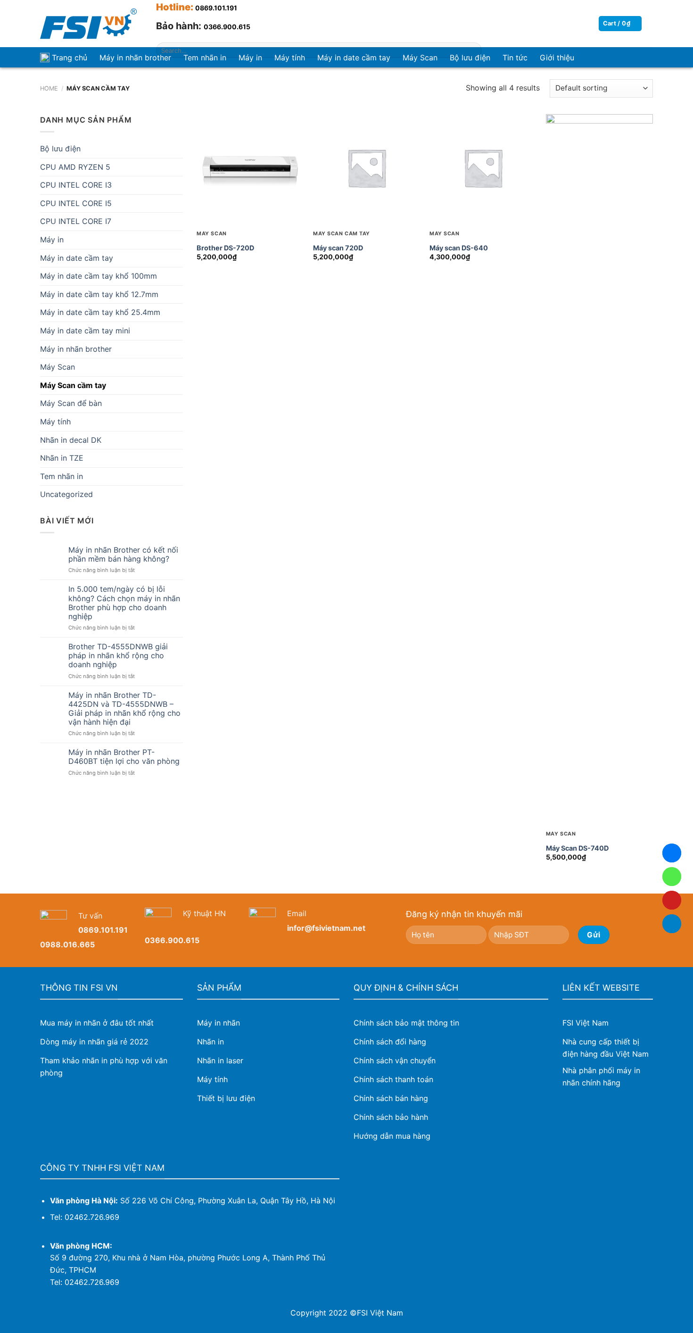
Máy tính (55, 421)
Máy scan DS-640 (458, 248)
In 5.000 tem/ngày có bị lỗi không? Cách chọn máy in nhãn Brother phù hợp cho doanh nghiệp (124, 603)
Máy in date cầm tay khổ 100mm (98, 276)
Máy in (52, 239)
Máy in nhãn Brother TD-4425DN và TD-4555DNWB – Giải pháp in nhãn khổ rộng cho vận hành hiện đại (124, 709)
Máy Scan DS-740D (577, 848)
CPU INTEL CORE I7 (75, 221)
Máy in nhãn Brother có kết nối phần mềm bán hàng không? (123, 554)
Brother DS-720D (225, 248)
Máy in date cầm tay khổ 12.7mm (99, 294)
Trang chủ (69, 57)
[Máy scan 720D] (366, 167)
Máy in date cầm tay (76, 258)
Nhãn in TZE (61, 458)
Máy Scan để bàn (71, 403)
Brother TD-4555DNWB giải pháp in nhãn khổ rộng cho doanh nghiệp (118, 655)
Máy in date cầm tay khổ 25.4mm (100, 312)
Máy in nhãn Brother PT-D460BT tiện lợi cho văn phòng (124, 757)
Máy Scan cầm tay (73, 385)
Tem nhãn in (61, 476)
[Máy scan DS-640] (482, 167)
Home (49, 88)
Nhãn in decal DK (70, 440)
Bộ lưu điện (60, 148)
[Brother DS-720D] (250, 167)
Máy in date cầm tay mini (85, 330)
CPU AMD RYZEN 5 (75, 167)
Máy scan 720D (338, 248)
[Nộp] (472, 50)
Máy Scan (57, 367)
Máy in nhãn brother (135, 57)
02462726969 (671, 876)
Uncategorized (66, 494)
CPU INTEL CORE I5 (76, 203)
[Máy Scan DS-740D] (599, 467)
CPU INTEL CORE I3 (76, 185)
